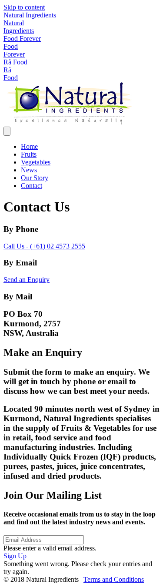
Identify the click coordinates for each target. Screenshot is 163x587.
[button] (15, 556)
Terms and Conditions (113, 579)
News (29, 170)
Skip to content (24, 7)
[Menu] (6, 131)
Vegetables (35, 162)
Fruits (29, 154)
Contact (31, 185)
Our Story (34, 177)
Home (29, 146)
